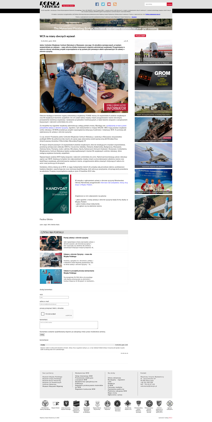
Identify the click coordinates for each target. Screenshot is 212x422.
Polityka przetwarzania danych (153, 14)
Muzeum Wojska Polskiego (52, 377)
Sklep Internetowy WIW (84, 376)
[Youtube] (109, 4)
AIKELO (170, 417)
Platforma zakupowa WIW (117, 391)
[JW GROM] (154, 77)
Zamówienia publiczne (116, 389)
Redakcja (111, 383)
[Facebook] (97, 4)
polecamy (140, 35)
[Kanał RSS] (115, 4)
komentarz (44, 319)
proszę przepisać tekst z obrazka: (52, 308)
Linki (109, 381)
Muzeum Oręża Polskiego (52, 379)
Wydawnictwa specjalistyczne (86, 381)
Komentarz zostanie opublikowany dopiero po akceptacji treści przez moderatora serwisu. (72, 332)
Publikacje (79, 383)
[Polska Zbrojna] (66, 8)
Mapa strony (112, 393)
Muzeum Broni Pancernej (52, 380)
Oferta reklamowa (114, 378)
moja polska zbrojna (68, 5)
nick (42, 294)
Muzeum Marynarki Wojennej (53, 386)
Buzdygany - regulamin (116, 380)
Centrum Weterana (49, 384)
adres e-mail (45, 301)
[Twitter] (103, 4)
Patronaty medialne (115, 387)
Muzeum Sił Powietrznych (52, 382)
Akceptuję (134, 17)
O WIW (110, 385)
